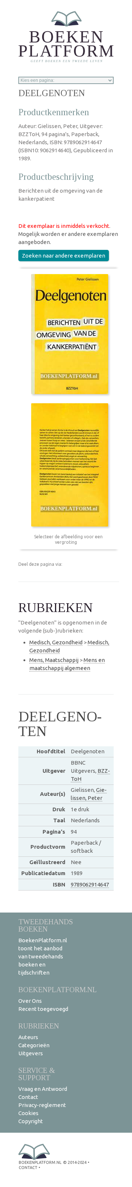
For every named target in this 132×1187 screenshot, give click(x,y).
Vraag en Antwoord (42, 1089)
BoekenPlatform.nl (57, 989)
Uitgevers (30, 1053)
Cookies (28, 1113)
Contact (28, 1097)
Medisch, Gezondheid (55, 642)
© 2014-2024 (75, 1162)
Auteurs (28, 1037)
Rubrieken (38, 1026)
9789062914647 (90, 884)
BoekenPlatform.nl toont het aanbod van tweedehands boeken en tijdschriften (42, 956)
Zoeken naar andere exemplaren (63, 255)
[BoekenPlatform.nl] (66, 34)
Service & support (36, 1073)
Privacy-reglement (42, 1105)
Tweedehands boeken (45, 925)
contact (28, 1167)
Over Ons (30, 1001)
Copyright (30, 1121)
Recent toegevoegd (43, 1009)
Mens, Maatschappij (53, 660)
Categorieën (34, 1045)
